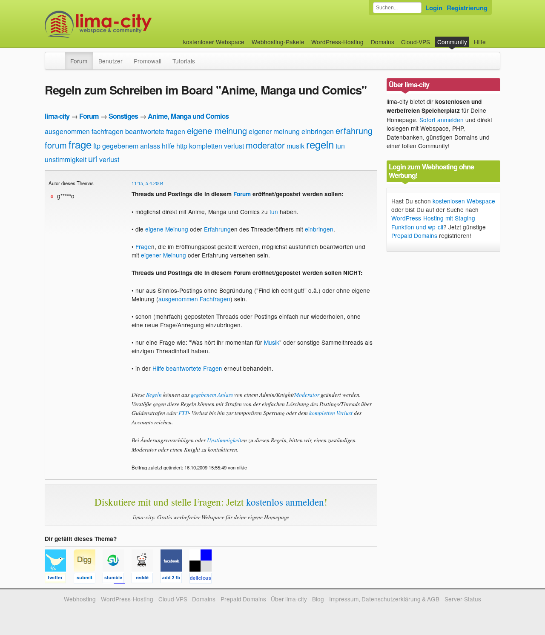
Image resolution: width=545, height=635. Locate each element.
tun (340, 146)
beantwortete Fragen (194, 368)
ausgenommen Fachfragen (194, 299)
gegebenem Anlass (212, 394)
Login (433, 7)
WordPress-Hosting (337, 41)
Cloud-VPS (415, 41)
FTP (183, 413)
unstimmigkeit (65, 159)
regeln (320, 144)
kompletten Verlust (331, 413)
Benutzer (110, 61)
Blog (318, 599)
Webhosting (80, 599)
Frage (143, 246)
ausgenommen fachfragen (84, 131)
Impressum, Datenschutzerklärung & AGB (384, 599)
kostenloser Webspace (213, 41)
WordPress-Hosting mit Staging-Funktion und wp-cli (434, 222)
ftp (96, 146)
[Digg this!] (88, 579)
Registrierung (467, 7)
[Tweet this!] (59, 579)
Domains (382, 41)
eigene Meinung (166, 229)
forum (56, 145)
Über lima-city (289, 599)
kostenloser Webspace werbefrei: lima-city (130, 24)
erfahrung (354, 130)
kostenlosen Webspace (464, 201)
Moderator (306, 394)
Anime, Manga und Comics (188, 116)
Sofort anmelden (441, 119)
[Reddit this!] (146, 579)
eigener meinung (274, 131)
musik (295, 146)
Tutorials (183, 61)
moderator (265, 145)
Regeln (154, 394)
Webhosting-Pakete (278, 41)
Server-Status (463, 599)
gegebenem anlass (131, 146)
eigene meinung (217, 130)
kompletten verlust (216, 146)
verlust (109, 159)
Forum (78, 61)
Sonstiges (123, 116)
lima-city (57, 116)
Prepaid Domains (414, 235)
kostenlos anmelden (285, 501)
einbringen (317, 131)
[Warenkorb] (492, 38)
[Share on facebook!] (175, 579)
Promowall (147, 61)
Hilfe (480, 41)
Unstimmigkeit (224, 440)
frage (80, 144)
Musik (271, 342)
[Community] (59, 56)
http (181, 146)
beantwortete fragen (155, 131)
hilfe (168, 146)
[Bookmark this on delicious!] (203, 579)
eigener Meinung (163, 255)
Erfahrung (217, 229)
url (93, 158)
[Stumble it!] (117, 579)
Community (452, 41)
